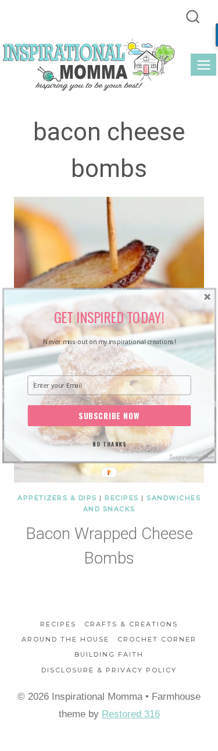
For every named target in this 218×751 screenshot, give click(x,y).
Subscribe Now (109, 415)
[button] (109, 317)
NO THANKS (109, 444)
